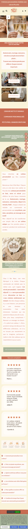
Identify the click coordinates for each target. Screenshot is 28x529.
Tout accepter (23, 527)
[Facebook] (26, 137)
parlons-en (20, 334)
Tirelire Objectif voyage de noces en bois (14, 265)
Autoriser (17, 511)
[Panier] (26, 150)
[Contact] (26, 144)
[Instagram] (26, 134)
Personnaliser (5, 527)
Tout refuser (14, 527)
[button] (12, 271)
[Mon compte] (26, 147)
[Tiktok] (26, 140)
